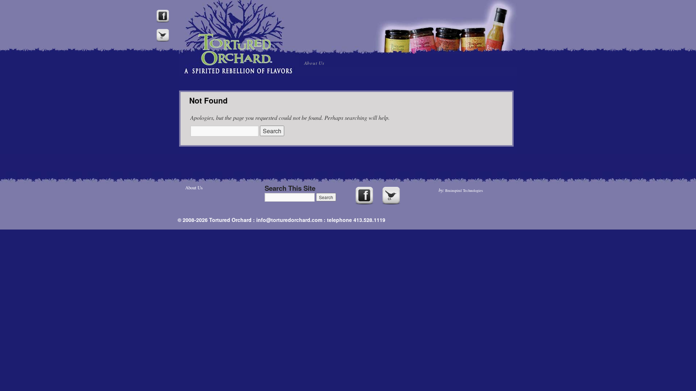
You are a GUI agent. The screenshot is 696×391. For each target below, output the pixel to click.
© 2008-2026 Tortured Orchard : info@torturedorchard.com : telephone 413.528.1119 (281, 219)
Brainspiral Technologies (464, 190)
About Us (314, 63)
